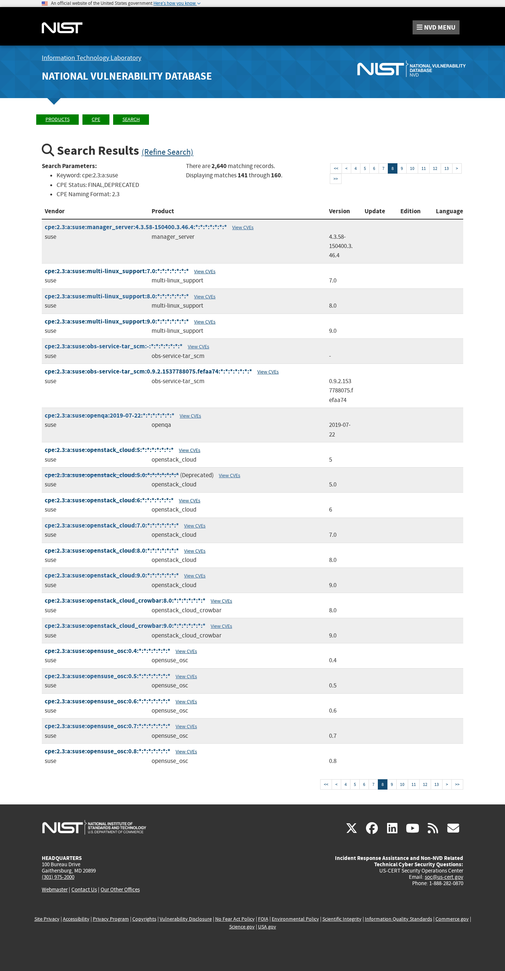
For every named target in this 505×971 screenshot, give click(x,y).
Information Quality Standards (398, 919)
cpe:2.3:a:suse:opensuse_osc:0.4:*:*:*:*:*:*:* (107, 651)
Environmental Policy (295, 919)
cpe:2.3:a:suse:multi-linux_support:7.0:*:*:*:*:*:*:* (117, 271)
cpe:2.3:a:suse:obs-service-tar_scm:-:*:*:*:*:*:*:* (114, 346)
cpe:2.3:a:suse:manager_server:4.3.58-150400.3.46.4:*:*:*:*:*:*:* (136, 227)
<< (336, 168)
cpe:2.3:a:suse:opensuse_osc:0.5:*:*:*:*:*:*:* (107, 676)
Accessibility (76, 919)
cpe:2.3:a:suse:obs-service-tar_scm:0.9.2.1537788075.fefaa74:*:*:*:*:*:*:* (148, 371)
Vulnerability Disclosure (186, 919)
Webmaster (55, 889)
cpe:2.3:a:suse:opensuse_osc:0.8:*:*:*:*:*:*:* (107, 751)
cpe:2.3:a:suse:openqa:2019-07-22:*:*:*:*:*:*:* (109, 415)
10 (412, 168)
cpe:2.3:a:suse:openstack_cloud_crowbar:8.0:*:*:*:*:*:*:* (125, 600)
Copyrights (144, 919)
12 (435, 168)
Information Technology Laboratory (91, 58)
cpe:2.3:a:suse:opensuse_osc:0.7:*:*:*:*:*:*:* (107, 726)
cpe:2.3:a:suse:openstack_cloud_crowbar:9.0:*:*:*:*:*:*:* (125, 626)
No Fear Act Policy (235, 919)
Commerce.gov (452, 919)
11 (423, 168)
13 (446, 168)
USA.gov (267, 926)
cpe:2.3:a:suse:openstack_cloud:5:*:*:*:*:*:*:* (109, 450)
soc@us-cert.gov (444, 877)
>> (335, 179)
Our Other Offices (120, 890)
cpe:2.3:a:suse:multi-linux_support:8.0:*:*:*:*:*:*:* (117, 296)
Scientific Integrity (342, 919)
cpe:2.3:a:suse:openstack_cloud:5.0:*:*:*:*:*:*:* (112, 475)
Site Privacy (47, 919)
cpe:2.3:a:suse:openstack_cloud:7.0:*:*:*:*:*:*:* (112, 525)
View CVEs (243, 227)
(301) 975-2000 (58, 877)
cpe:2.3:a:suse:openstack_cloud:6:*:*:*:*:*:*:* (109, 500)
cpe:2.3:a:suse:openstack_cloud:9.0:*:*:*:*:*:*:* (112, 575)
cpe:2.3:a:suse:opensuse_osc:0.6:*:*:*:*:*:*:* (107, 701)
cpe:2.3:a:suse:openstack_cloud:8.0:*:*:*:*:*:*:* (112, 550)
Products (57, 119)
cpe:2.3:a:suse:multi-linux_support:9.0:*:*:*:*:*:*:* (117, 321)
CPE (96, 119)
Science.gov (242, 926)
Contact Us (84, 889)
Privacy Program (111, 919)
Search (131, 119)
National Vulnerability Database (127, 76)
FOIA (263, 919)
